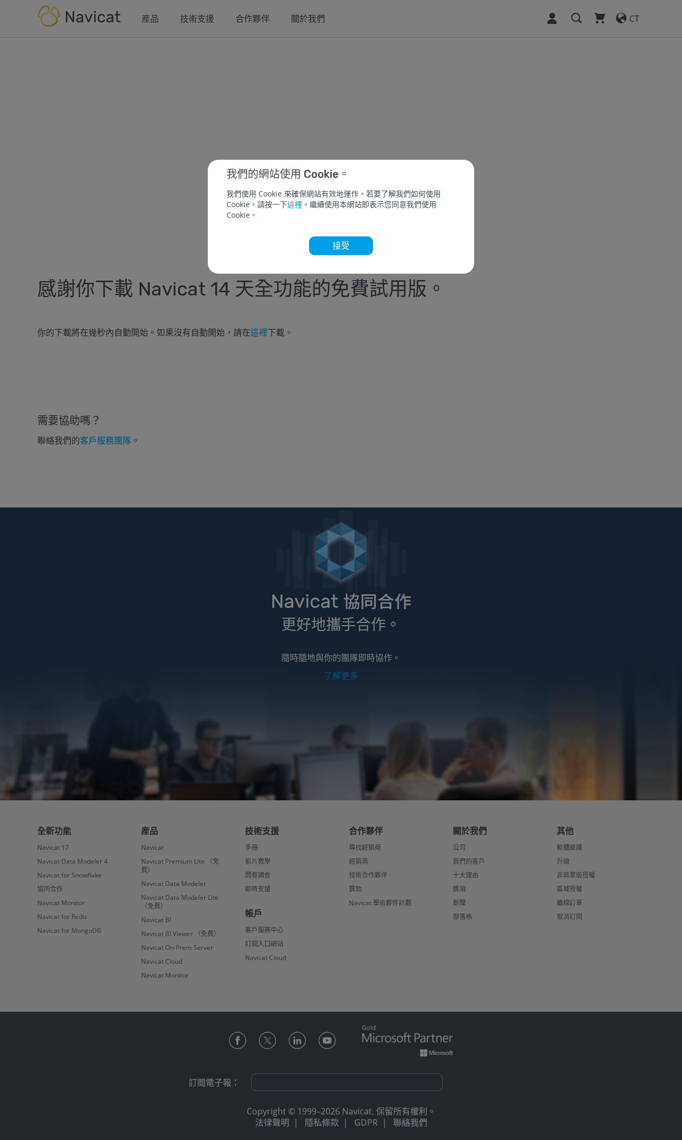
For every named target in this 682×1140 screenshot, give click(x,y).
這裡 (294, 204)
